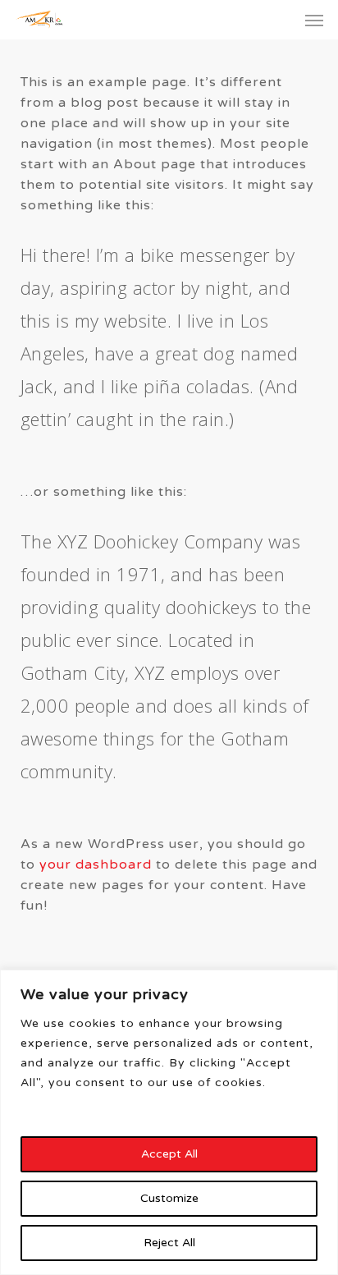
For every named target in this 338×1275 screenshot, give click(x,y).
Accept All (169, 1154)
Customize (169, 1198)
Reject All (169, 1243)
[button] (314, 19)
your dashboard (95, 864)
